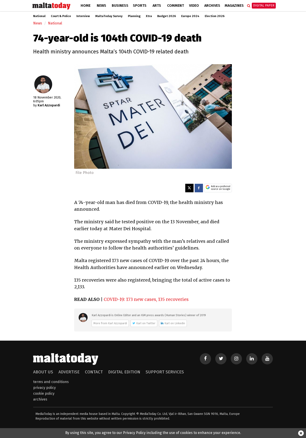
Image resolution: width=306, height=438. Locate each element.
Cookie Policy (43, 393)
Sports (140, 5)
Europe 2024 (190, 16)
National (39, 16)
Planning (134, 16)
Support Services (165, 371)
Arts (157, 5)
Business (120, 5)
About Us (43, 371)
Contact (94, 371)
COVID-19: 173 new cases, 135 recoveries (146, 299)
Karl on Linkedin (174, 323)
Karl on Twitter (145, 323)
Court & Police (61, 16)
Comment (175, 5)
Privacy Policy (44, 387)
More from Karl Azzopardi (110, 323)
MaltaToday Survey (109, 16)
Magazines (234, 5)
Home (86, 5)
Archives (212, 5)
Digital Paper (263, 5)
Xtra (149, 16)
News (101, 5)
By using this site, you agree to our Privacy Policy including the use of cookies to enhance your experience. (153, 433)
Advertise (69, 371)
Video (194, 5)
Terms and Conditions (51, 382)
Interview (83, 16)
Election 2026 (214, 16)
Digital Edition (124, 371)
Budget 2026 (166, 16)
